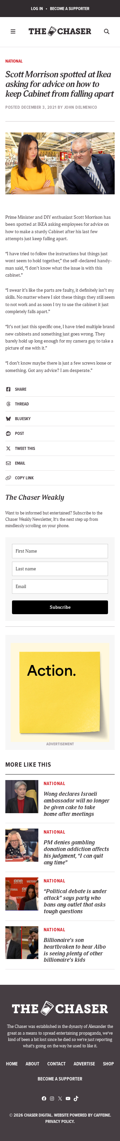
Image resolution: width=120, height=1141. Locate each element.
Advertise (84, 1063)
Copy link (24, 478)
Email (19, 463)
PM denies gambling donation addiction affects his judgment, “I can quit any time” (76, 852)
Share (20, 389)
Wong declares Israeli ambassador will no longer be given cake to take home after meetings (76, 804)
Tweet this (24, 448)
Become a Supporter (69, 8)
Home (12, 1063)
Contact (56, 1063)
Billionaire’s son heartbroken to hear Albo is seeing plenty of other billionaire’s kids (75, 950)
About (32, 1063)
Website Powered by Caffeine (82, 1115)
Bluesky (22, 418)
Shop (108, 1063)
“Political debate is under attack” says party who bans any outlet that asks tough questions (75, 901)
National (14, 61)
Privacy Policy (59, 1121)
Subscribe (60, 607)
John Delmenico (80, 107)
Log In (37, 8)
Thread (21, 404)
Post (19, 433)
